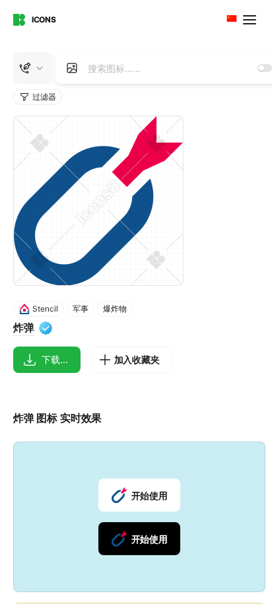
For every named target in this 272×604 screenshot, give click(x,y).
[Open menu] (251, 20)
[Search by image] (72, 68)
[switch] (264, 68)
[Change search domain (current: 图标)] (33, 68)
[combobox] (230, 19)
